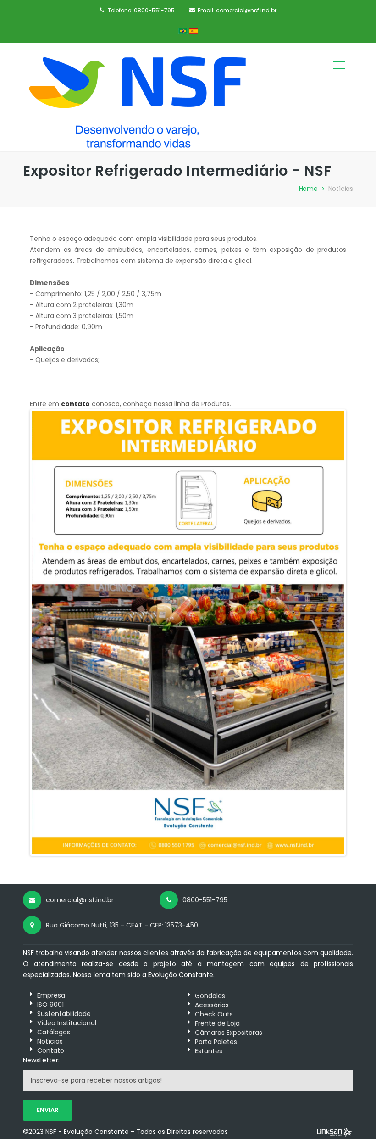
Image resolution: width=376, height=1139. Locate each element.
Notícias (340, 188)
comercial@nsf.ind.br (246, 10)
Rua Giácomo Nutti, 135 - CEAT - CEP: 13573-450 (122, 925)
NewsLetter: (41, 1060)
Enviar (48, 1110)
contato (75, 403)
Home (308, 188)
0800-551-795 (154, 10)
